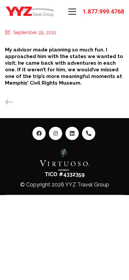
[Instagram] (55, 133)
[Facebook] (39, 133)
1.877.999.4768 (103, 11)
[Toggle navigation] (72, 11)
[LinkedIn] (72, 133)
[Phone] (88, 133)
